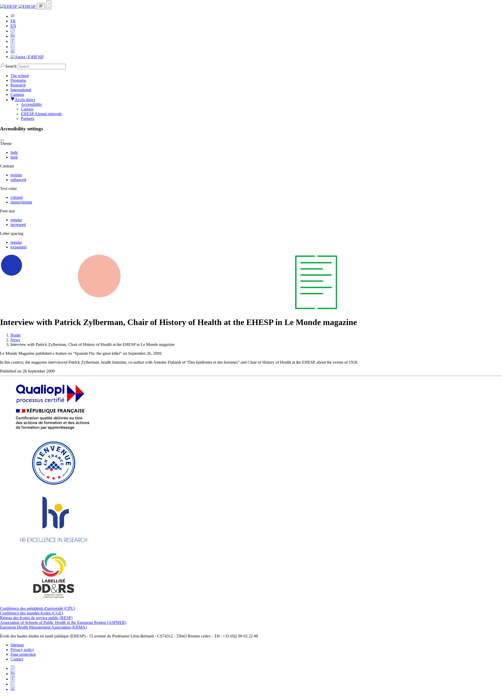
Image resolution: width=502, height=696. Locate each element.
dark (14, 157)
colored (16, 197)
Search (10, 66)
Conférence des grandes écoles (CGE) (31, 613)
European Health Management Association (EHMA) (43, 627)
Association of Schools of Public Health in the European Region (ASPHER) (63, 622)
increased (18, 224)
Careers (27, 109)
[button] (12, 16)
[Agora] (27, 56)
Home (15, 335)
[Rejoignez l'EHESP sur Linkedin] (12, 36)
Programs (18, 80)
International (20, 90)
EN (13, 26)
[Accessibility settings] (41, 6)
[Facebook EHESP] (12, 41)
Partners (27, 118)
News (15, 340)
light (14, 152)
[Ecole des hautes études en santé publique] (18, 6)
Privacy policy (22, 649)
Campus (17, 94)
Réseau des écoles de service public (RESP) (36, 618)
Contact (16, 659)
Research (18, 85)
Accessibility (31, 104)
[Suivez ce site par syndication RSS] (12, 31)
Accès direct (25, 99)
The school (19, 75)
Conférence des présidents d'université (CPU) (37, 608)
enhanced (18, 179)
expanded (18, 247)
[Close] (2, 140)
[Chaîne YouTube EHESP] (12, 46)
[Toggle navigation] (48, 4)
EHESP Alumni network (41, 114)
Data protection (23, 654)
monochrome (21, 202)
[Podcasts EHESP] (12, 52)
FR (13, 21)
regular (16, 175)
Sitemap (17, 645)
